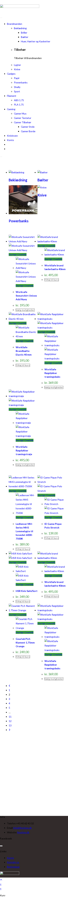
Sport (17, 91)
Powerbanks (21, 82)
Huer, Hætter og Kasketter (35, 41)
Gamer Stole (28, 126)
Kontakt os (13, 862)
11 (10, 716)
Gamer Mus (20, 113)
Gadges (11, 73)
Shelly (17, 87)
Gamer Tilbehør (22, 122)
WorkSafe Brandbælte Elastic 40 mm (24, 351)
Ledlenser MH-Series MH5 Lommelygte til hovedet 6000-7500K (24, 531)
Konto (10, 140)
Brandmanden (14, 23)
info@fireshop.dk (22, 827)
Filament (11, 95)
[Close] (1, 156)
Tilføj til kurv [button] (52, 279)
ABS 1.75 (19, 100)
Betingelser (13, 866)
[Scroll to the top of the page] (1, 879)
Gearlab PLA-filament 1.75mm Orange (25, 642)
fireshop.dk (23, 832)
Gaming (11, 109)
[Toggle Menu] (1, 17)
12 (10, 721)
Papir (17, 78)
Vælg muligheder (25, 310)
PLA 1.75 (19, 104)
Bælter (24, 36)
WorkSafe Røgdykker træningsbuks (52, 373)
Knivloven (12, 135)
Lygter (17, 64)
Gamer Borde (28, 131)
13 (10, 725)
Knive (17, 69)
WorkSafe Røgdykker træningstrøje (24, 450)
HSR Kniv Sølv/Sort (26, 590)
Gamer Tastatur (22, 117)
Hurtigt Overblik (18, 254)
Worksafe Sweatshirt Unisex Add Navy (26, 295)
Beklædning (20, 28)
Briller (24, 32)
